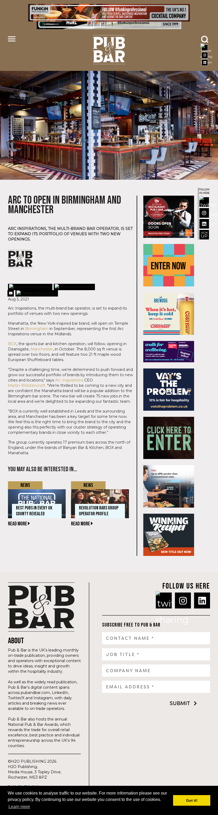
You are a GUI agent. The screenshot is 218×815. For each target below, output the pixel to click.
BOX (12, 343)
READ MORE (18, 524)
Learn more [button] (19, 806)
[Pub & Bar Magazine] (109, 49)
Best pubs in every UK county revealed (34, 511)
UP (204, 235)
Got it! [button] (192, 800)
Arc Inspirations (69, 380)
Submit (180, 703)
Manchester (42, 349)
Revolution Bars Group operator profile (98, 511)
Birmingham (36, 328)
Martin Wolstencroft (26, 385)
